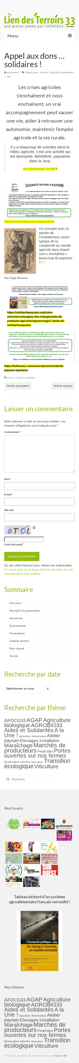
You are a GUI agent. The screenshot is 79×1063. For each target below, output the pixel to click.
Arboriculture (38, 736)
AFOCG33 (15, 720)
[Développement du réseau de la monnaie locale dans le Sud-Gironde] (13, 847)
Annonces (16, 618)
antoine (14, 72)
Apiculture (25, 736)
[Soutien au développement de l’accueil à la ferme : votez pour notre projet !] (13, 881)
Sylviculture (37, 762)
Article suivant (63, 385)
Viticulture (46, 766)
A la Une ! (44, 72)
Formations (17, 633)
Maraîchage (18, 745)
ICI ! (42, 262)
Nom (7, 479)
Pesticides (45, 751)
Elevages (29, 740)
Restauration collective (17, 762)
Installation (49, 740)
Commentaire (12, 432)
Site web (9, 510)
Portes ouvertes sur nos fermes (37, 753)
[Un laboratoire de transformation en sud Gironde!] (13, 870)
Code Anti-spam (13, 544)
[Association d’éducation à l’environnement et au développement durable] (13, 824)
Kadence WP (60, 1056)
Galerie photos (19, 641)
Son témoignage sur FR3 (39, 169)
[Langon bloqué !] (31, 881)
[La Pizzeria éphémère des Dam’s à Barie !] (13, 858)
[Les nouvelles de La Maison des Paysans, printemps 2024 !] (31, 870)
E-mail (8, 494)
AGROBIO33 (46, 725)
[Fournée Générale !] (49, 858)
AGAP (34, 720)
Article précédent (18, 385)
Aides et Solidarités (25, 378)
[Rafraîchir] (34, 527)
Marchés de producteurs (35, 748)
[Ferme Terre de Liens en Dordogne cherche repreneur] (31, 858)
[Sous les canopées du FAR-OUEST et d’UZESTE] (31, 847)
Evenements (17, 625)
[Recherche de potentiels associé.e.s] (47, 824)
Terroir (13, 656)
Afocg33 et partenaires (62, 72)
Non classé (16, 648)
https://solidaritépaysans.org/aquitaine (29, 221)
